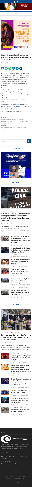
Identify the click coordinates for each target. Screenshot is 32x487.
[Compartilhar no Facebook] (2, 68)
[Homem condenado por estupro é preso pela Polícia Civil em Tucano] (5, 292)
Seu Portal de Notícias (7, 482)
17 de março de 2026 (22, 362)
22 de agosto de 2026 (13, 223)
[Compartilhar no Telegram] (17, 68)
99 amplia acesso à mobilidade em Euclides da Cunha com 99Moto (20, 262)
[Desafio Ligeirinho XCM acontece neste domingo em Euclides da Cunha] (5, 271)
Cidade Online (4, 210)
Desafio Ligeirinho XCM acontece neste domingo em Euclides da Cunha (20, 271)
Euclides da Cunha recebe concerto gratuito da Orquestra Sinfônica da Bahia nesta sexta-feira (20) (21, 357)
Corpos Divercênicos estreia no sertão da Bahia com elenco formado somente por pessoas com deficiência (21, 382)
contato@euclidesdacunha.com (10, 464)
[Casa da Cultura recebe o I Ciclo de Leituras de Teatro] (5, 392)
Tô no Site (8, 478)
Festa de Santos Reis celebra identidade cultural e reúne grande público (20, 400)
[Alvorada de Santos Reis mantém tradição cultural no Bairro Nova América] (5, 410)
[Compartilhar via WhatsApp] (9, 68)
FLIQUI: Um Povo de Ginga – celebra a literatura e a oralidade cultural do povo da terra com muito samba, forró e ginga (21, 369)
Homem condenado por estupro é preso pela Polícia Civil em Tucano (20, 292)
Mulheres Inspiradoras (13, 52)
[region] (16, 165)
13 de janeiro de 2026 (23, 404)
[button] (16, 6)
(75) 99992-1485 (6, 461)
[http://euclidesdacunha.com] (16, 1)
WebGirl (24, 478)
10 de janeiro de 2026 (23, 414)
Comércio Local (16, 478)
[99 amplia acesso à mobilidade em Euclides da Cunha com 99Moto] (5, 262)
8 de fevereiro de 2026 (23, 395)
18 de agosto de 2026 (22, 297)
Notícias (13, 476)
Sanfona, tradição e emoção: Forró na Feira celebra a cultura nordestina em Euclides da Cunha (16, 337)
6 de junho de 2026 (12, 342)
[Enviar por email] (13, 68)
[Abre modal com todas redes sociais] (20, 68)
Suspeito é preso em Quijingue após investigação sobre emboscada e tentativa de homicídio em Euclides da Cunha (15, 216)
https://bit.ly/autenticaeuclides (12, 106)
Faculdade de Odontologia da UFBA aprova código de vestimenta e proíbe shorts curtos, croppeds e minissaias (20, 282)
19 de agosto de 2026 (22, 287)
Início (6, 476)
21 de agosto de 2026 (22, 256)
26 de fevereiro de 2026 (23, 387)
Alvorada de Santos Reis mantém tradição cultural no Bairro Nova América (20, 410)
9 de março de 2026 (22, 375)
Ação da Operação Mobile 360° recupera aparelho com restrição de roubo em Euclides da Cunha (21, 239)
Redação (4, 63)
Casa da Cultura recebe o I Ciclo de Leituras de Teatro (21, 391)
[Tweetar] (6, 68)
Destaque (3, 52)
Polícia (16, 210)
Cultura (11, 332)
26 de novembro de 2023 (14, 63)
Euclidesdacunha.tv (22, 476)
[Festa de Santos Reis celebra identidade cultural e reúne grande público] (5, 400)
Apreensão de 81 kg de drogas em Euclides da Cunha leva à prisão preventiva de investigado (20, 251)
